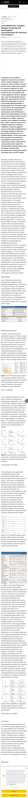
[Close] (26, 768)
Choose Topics (12, 6)
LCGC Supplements (5, 18)
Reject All (14, 791)
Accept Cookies (14, 795)
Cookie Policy (12, 784)
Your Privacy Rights (14, 787)
